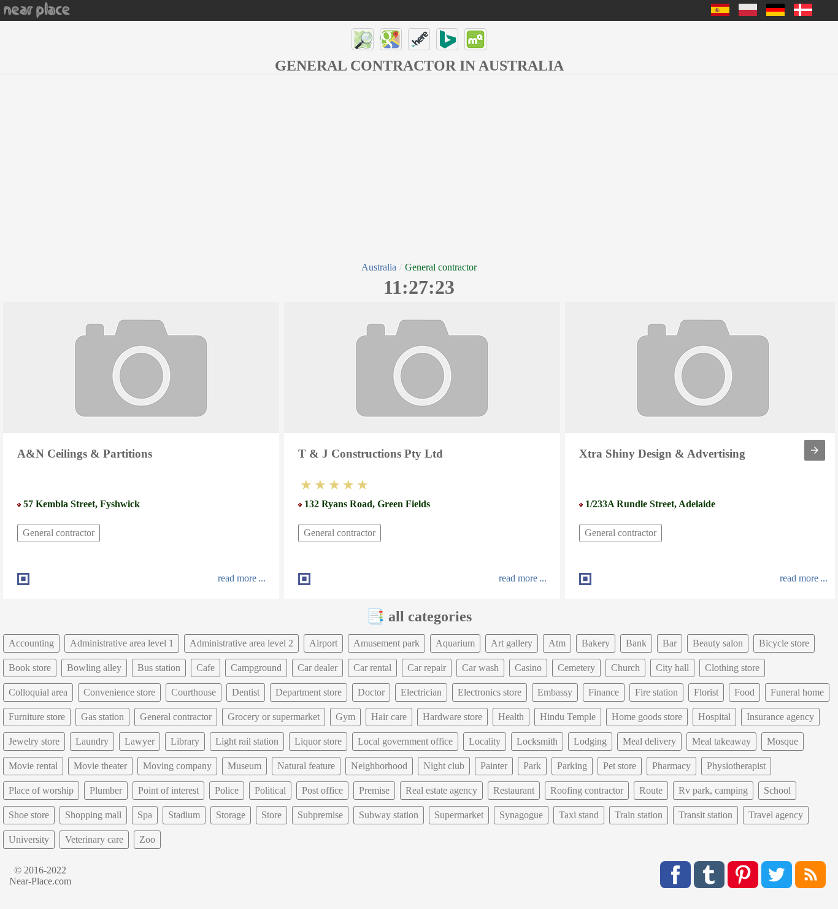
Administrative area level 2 (241, 643)
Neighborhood (379, 766)
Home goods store (647, 716)
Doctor (371, 692)
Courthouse (193, 692)
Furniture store (37, 716)
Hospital (714, 716)
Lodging (590, 741)
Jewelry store (34, 741)
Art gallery (511, 643)
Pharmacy (671, 766)
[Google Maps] (391, 39)
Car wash (480, 667)
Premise (374, 790)
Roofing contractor (586, 790)
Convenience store (119, 692)
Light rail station (247, 741)
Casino (528, 667)
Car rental (372, 667)
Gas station (102, 716)
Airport (323, 643)
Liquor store (318, 741)
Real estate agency (441, 790)
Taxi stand (579, 815)
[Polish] (748, 12)
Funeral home (797, 692)
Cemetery (576, 667)
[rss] (810, 874)
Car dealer (317, 667)
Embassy (554, 692)
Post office (322, 790)
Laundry (92, 741)
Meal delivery (649, 741)
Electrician (421, 692)
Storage (230, 815)
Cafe (205, 667)
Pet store (619, 766)
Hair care (389, 716)
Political (270, 790)
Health (511, 716)
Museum (244, 766)
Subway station (388, 815)
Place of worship (41, 790)
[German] (775, 12)
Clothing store (732, 667)
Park (532, 766)
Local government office (405, 741)
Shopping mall (93, 815)
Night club (443, 766)
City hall (672, 667)
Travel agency (775, 815)
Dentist (245, 692)
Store (271, 815)
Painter (493, 766)
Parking (572, 766)
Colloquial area (38, 692)
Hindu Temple (568, 716)
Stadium (184, 815)
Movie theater (100, 766)
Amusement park (386, 643)
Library (185, 741)
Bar (670, 643)
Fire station (656, 692)
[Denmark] (803, 12)
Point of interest (168, 790)
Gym (345, 716)
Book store (30, 667)
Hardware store (452, 716)
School (777, 790)
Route (651, 790)
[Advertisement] (419, 167)
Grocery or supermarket (274, 716)
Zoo (147, 839)
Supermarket (458, 815)
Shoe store (29, 815)
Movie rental (33, 766)
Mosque (782, 741)
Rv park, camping (713, 790)
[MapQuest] (475, 39)
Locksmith (537, 741)
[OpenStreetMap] (363, 39)
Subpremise (320, 815)
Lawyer (140, 741)
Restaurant (513, 790)
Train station (639, 815)
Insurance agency (780, 716)
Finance (603, 692)
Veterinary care (94, 839)
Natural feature (306, 766)
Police (227, 790)
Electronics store (489, 692)
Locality (485, 741)
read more (237, 578)
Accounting (31, 643)
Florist (706, 692)
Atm (557, 643)
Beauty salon (718, 643)
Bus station (158, 667)
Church (625, 667)
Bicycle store (784, 643)
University (29, 839)
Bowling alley (94, 667)
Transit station (705, 815)
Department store (308, 692)
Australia (378, 267)
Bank (636, 643)
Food (744, 692)
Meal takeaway (721, 741)
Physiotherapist (736, 766)
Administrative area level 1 (122, 643)
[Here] (419, 39)
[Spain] (720, 12)
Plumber (106, 790)
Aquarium (455, 643)
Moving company (177, 766)
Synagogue (521, 815)
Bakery (596, 643)
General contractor (58, 532)
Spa (144, 815)
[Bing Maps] (447, 39)
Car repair (426, 667)
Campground (256, 667)
